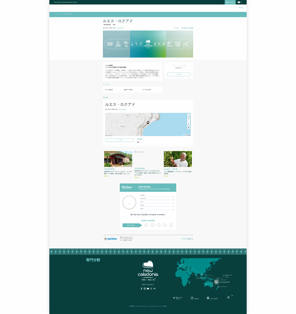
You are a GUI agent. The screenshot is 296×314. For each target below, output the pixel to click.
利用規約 (132, 306)
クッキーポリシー (153, 306)
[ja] (240, 2)
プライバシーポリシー (141, 306)
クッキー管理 (162, 306)
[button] (242, 7)
